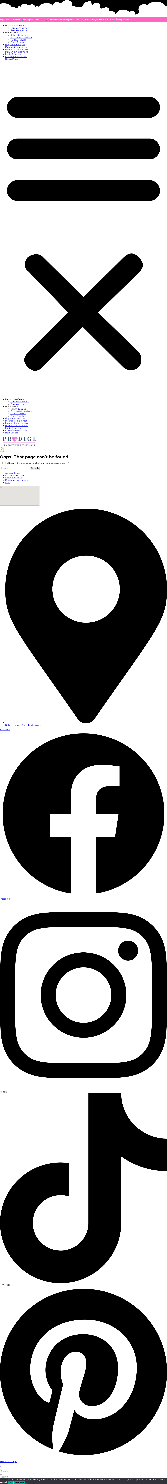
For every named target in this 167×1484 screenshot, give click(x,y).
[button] (83, 229)
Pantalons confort (19, 28)
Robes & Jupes (18, 35)
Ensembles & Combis (16, 56)
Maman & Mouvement (17, 49)
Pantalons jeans (18, 30)
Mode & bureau (13, 54)
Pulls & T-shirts (18, 40)
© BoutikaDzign (8, 1461)
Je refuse (19, 1482)
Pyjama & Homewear (16, 47)
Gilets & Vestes (17, 42)
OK (10, 1482)
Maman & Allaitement (16, 52)
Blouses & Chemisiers (21, 37)
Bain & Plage (11, 59)
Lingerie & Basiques (15, 44)
